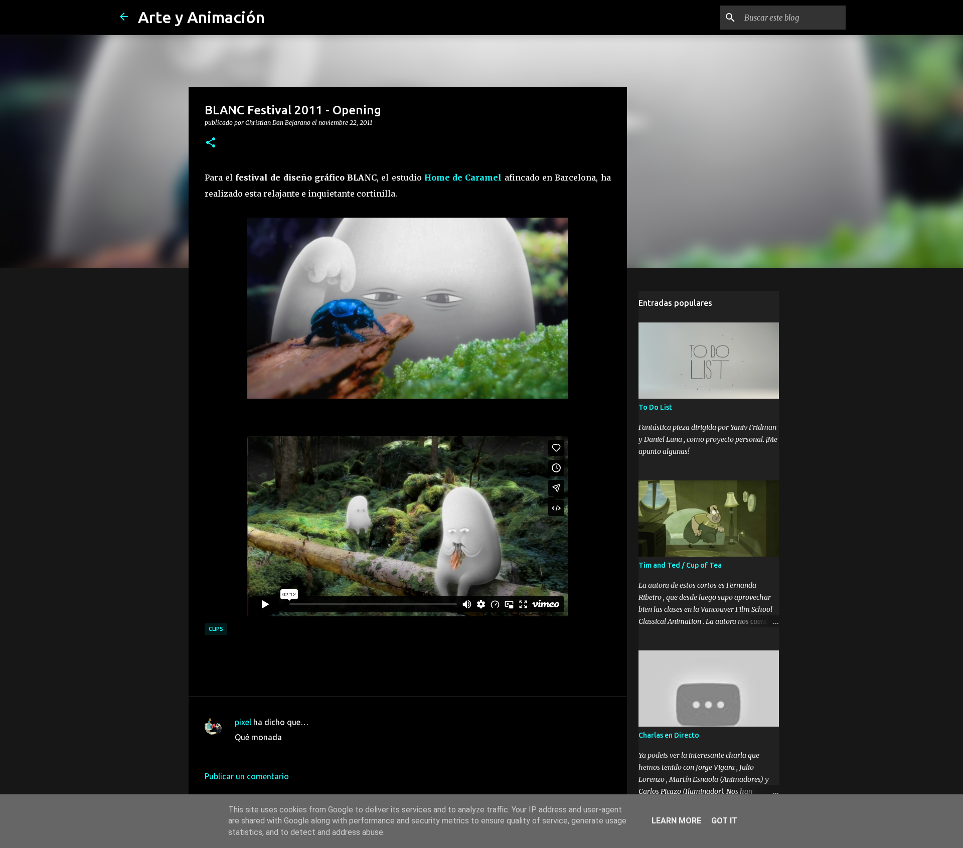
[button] (211, 142)
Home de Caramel (463, 178)
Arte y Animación (201, 17)
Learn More (676, 820)
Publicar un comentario (247, 776)
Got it (724, 820)
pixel (243, 722)
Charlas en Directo (668, 735)
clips (216, 629)
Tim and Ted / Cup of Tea (680, 565)
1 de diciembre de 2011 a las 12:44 (297, 752)
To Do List (655, 407)
